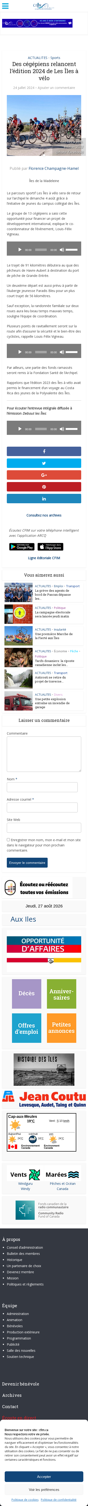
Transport (73, 586)
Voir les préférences (44, 1490)
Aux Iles (21, 919)
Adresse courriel (20, 799)
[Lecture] (20, 249)
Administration (18, 1313)
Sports (55, 57)
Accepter (44, 1477)
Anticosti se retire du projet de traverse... (50, 679)
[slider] (72, 249)
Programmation (19, 1338)
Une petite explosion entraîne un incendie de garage (52, 703)
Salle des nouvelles (21, 1350)
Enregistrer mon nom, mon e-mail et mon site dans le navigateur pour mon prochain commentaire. (44, 845)
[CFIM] (44, 5)
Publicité (13, 1344)
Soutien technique (20, 1356)
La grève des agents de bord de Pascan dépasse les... (53, 594)
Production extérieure (23, 1332)
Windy (25, 1188)
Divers (58, 695)
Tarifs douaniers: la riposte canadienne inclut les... (54, 663)
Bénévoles (15, 1326)
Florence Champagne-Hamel (54, 168)
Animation (14, 1320)
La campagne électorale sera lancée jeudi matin (52, 614)
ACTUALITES (37, 57)
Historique (14, 1259)
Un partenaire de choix (24, 1266)
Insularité (60, 630)
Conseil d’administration (25, 1247)
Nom (12, 779)
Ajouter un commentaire (56, 88)
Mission (13, 1278)
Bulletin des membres (23, 1253)
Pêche (74, 651)
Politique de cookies (24, 1500)
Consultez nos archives (44, 515)
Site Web (13, 819)
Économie (60, 651)
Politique (60, 608)
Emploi (58, 586)
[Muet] (62, 249)
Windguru (25, 1183)
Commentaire (17, 733)
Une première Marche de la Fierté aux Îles (54, 636)
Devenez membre (20, 1272)
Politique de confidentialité (59, 1500)
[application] (44, 248)
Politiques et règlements (25, 1284)
